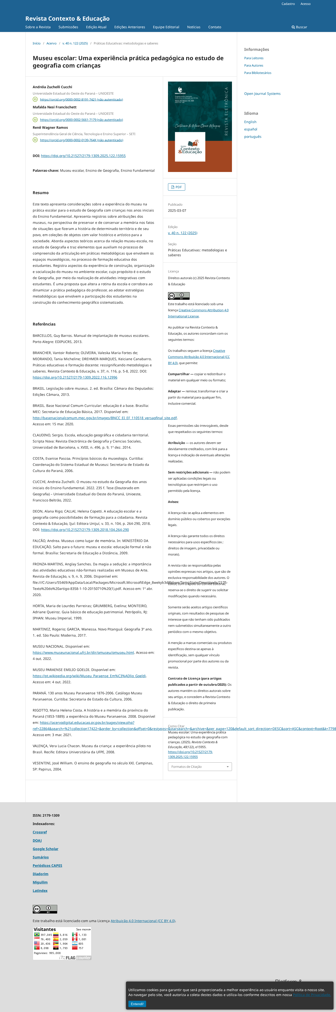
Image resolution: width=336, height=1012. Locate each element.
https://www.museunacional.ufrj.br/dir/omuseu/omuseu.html (83, 652)
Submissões (68, 27)
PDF (178, 187)
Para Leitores (253, 58)
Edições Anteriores (129, 27)
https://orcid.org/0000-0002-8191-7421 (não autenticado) (81, 99)
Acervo (51, 43)
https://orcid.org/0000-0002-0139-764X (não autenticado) (81, 140)
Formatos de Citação (186, 766)
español (250, 129)
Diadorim (40, 873)
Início (37, 43)
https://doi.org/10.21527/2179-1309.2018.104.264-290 (85, 529)
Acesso (306, 3)
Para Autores (253, 65)
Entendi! (137, 1004)
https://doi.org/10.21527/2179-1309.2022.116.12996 (75, 377)
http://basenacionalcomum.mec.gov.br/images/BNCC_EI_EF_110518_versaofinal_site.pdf (105, 417)
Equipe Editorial (166, 27)
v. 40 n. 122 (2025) (75, 43)
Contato (214, 27)
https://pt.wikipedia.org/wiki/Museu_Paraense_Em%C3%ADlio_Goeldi (89, 675)
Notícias (193, 27)
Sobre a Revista (38, 27)
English (250, 121)
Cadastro (288, 3)
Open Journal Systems (262, 93)
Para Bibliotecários (257, 73)
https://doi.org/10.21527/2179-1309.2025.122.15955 (83, 155)
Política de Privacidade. (312, 994)
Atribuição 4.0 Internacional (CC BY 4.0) (143, 920)
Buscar (301, 27)
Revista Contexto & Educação (67, 18)
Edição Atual (96, 27)
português (252, 136)
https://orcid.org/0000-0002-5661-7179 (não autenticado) (81, 119)
